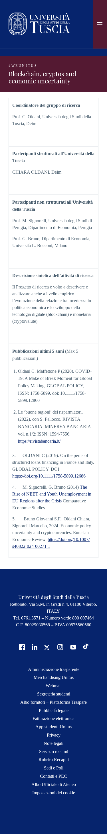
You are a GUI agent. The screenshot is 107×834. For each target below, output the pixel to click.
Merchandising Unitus (54, 677)
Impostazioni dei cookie (53, 792)
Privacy (53, 735)
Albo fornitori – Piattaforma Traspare (53, 702)
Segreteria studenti (53, 693)
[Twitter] (47, 646)
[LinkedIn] (34, 646)
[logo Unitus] (39, 33)
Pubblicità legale (53, 710)
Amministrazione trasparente (53, 669)
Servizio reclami (53, 751)
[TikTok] (85, 647)
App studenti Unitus (53, 726)
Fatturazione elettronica (53, 718)
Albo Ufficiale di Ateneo (53, 784)
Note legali (53, 743)
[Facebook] (21, 646)
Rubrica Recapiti (54, 759)
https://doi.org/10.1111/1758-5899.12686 (49, 476)
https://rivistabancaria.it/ (39, 441)
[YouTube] (72, 646)
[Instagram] (59, 646)
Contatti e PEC (53, 776)
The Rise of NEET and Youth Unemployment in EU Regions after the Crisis (51, 494)
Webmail (54, 685)
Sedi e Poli (53, 767)
